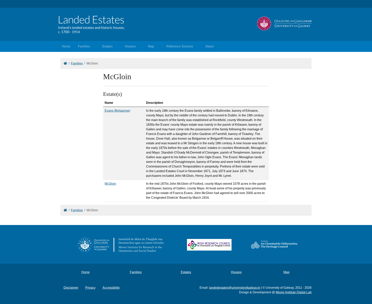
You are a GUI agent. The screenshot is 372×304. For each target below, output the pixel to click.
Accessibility (111, 287)
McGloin (110, 183)
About (209, 46)
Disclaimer (71, 287)
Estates (107, 46)
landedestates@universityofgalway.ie (234, 287)
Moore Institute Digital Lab (294, 292)
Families (84, 46)
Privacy (90, 287)
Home (66, 46)
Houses (130, 46)
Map (151, 46)
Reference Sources (179, 46)
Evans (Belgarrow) (117, 110)
